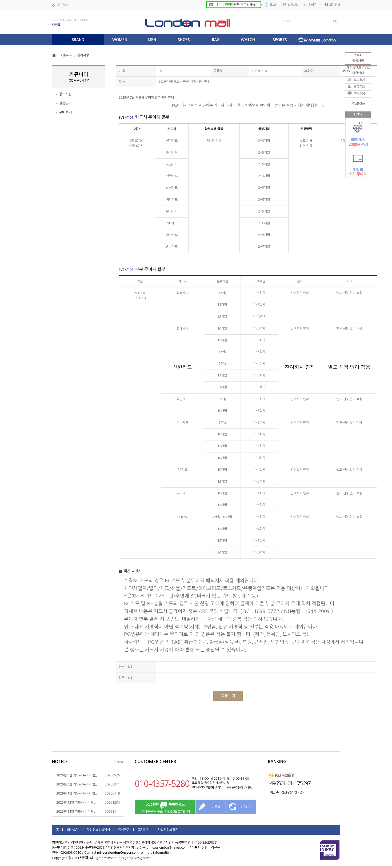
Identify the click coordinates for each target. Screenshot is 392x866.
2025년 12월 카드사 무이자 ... (76, 802)
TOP (357, 114)
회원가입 (293, 4)
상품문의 (65, 103)
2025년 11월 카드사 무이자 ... (76, 811)
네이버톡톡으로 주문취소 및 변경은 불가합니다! (165, 808)
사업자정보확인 (168, 829)
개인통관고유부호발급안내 (358, 70)
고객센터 (334, 4)
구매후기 (65, 112)
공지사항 (65, 94)
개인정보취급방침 (98, 829)
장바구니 (314, 4)
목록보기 (228, 696)
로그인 (274, 4)
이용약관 (124, 829)
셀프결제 (359, 80)
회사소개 (73, 829)
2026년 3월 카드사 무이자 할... (77, 784)
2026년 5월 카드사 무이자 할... (77, 775)
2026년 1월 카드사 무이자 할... (77, 793)
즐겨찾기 (62, 4)
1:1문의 (227, 787)
